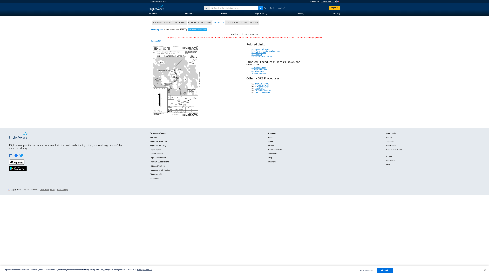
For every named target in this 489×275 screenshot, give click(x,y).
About (270, 137)
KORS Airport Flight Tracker (261, 49)
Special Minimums (258, 71)
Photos (389, 137)
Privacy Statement (144, 270)
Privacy (52, 190)
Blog (270, 158)
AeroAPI (153, 137)
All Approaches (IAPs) (259, 69)
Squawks (390, 141)
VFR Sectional (232, 23)
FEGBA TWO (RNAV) (261, 83)
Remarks (244, 23)
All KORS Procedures (259, 73)
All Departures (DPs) (259, 68)
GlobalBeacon (155, 178)
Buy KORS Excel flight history (262, 56)
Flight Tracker (180, 23)
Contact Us (390, 160)
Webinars (272, 162)
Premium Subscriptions (159, 162)
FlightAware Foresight (159, 146)
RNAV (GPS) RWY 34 (262, 87)
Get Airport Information (197, 30)
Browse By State (157, 30)
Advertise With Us (275, 150)
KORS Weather (257, 55)
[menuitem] (153, 13)
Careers (271, 141)
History (271, 146)
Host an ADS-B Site (394, 150)
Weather (192, 23)
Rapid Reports (155, 150)
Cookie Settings (62, 190)
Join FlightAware (156, 1)
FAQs (388, 164)
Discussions (391, 146)
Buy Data (254, 23)
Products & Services (158, 133)
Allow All (384, 270)
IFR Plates (218, 23)
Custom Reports (156, 154)
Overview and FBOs (162, 23)
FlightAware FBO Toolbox (160, 170)
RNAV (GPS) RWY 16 (262, 85)
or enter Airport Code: (165, 30)
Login (165, 1)
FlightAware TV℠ (157, 174)
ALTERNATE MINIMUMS (263, 91)
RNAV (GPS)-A (259, 89)
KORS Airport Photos (259, 53)
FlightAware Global (157, 166)
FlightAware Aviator (158, 158)
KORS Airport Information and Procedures (266, 51)
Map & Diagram (205, 23)
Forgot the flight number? (274, 8)
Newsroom (272, 154)
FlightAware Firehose (158, 141)
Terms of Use (44, 190)
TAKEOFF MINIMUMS (262, 92)
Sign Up (334, 8)
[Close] (485, 270)
